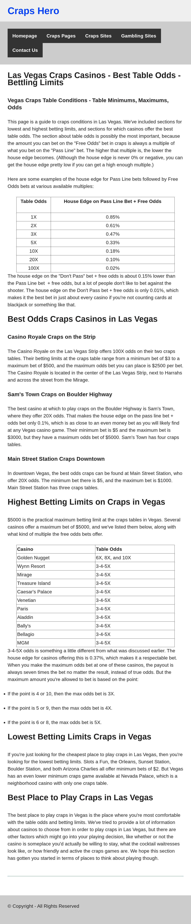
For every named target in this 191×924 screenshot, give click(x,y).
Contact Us (25, 50)
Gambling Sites (138, 36)
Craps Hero (33, 10)
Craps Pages (61, 36)
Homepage (24, 36)
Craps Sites (98, 36)
